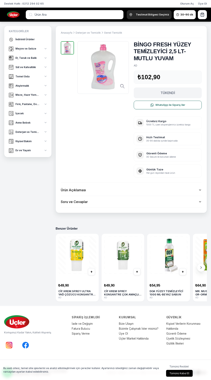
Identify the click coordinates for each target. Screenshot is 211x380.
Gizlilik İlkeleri (175, 343)
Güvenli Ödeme (176, 333)
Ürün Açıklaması (73, 190)
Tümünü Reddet (179, 366)
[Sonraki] (201, 267)
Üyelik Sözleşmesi (178, 338)
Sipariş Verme (81, 333)
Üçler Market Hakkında (134, 338)
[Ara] (31, 14)
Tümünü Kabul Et (179, 373)
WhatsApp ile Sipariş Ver (170, 104)
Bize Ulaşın (126, 323)
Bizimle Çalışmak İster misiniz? (138, 328)
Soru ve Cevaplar (74, 202)
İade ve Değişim (82, 323)
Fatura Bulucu (81, 328)
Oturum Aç (187, 3)
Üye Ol (202, 3)
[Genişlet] (45, 48)
